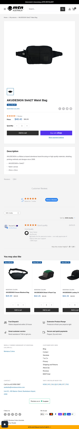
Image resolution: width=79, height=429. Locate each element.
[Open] (4, 424)
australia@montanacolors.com (14, 387)
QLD (56, 384)
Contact (45, 352)
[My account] (70, 9)
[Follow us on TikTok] (19, 414)
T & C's (45, 358)
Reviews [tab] (7, 179)
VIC (49, 384)
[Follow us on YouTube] (16, 414)
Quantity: (10, 126)
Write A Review (51, 200)
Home (6, 17)
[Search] (62, 9)
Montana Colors (13, 109)
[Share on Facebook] (59, 108)
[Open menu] (5, 9)
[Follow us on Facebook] (5, 414)
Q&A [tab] (14, 179)
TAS (67, 384)
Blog (44, 349)
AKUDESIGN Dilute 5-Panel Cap (45, 292)
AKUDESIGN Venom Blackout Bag (17, 292)
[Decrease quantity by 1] (17, 126)
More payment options (56, 137)
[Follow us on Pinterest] (12, 414)
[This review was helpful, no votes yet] (69, 247)
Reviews (46, 371)
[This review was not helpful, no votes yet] (73, 247)
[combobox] (67, 218)
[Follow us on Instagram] (9, 414)
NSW (45, 384)
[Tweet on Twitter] (67, 108)
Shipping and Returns (50, 364)
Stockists (46, 355)
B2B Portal (46, 374)
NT (63, 384)
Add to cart (23, 133)
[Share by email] (70, 108)
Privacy (45, 361)
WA (60, 384)
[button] (39, 427)
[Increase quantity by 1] (27, 126)
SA (52, 384)
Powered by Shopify (10, 423)
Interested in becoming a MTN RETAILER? (39, 2)
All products (13, 17)
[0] (73, 9)
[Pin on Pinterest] (63, 108)
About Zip (46, 368)
